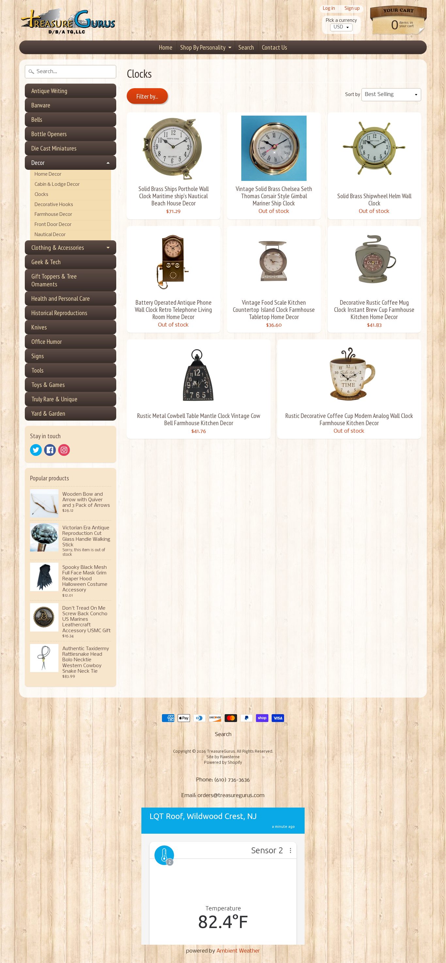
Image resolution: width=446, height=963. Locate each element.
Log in (329, 9)
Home (165, 47)
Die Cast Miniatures (53, 148)
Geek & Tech (46, 262)
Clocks (41, 194)
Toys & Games (48, 384)
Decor (37, 162)
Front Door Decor (53, 224)
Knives (39, 327)
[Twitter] (36, 450)
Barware (40, 105)
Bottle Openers (49, 134)
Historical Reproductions (59, 313)
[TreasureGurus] (68, 20)
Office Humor (46, 341)
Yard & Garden (48, 413)
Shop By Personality (203, 47)
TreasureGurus (221, 752)
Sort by (352, 94)
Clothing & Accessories (57, 247)
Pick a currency (341, 20)
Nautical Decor (50, 235)
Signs (37, 356)
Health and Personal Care (60, 298)
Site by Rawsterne (223, 757)
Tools (37, 370)
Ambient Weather (238, 951)
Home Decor (48, 174)
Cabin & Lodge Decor (57, 184)
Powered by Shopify (223, 763)
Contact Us (274, 47)
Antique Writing (49, 91)
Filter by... (147, 96)
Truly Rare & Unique (54, 399)
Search (246, 47)
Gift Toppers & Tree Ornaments (54, 280)
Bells (36, 119)
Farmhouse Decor (53, 214)
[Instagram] (64, 450)
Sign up (352, 9)
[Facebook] (50, 450)
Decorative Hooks (54, 204)
